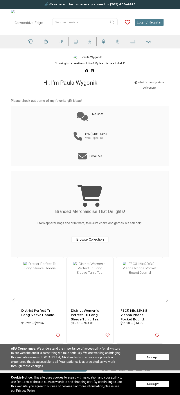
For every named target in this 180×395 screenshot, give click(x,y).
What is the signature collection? (150, 85)
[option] (40, 300)
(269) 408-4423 (122, 4)
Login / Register (149, 22)
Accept (152, 357)
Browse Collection (90, 239)
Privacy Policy (25, 390)
